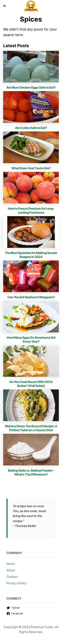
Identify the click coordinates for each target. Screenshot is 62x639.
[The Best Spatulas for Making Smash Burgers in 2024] (31, 232)
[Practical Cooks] (31, 6)
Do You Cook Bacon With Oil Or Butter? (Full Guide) (31, 384)
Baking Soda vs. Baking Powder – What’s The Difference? (31, 472)
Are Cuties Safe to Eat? (31, 128)
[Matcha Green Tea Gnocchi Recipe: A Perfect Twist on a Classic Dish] (31, 405)
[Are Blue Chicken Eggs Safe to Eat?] (31, 66)
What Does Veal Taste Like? (31, 168)
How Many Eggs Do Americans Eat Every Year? (31, 339)
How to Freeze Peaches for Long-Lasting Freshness (31, 210)
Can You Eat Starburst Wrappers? (31, 297)
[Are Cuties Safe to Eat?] (31, 107)
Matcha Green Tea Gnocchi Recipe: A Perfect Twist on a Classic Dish (31, 428)
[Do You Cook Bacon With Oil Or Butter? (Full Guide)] (31, 361)
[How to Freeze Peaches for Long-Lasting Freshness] (31, 188)
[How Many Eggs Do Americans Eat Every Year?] (31, 316)
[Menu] (5, 6)
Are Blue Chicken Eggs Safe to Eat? (31, 87)
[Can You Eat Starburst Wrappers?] (31, 276)
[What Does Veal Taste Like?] (31, 147)
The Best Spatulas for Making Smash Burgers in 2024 (31, 255)
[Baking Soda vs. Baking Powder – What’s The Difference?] (31, 449)
